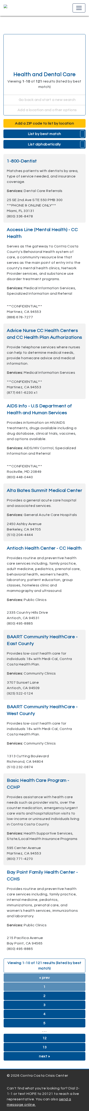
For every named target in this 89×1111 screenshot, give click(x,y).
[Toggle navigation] (79, 7)
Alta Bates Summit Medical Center (44, 490)
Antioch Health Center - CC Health (44, 548)
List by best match (44, 134)
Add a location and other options (47, 110)
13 (44, 1047)
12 (44, 1038)
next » (44, 1056)
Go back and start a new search (47, 100)
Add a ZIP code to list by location (44, 123)
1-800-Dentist (22, 161)
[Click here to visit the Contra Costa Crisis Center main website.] (19, 7)
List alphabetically (44, 144)
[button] (82, 133)
